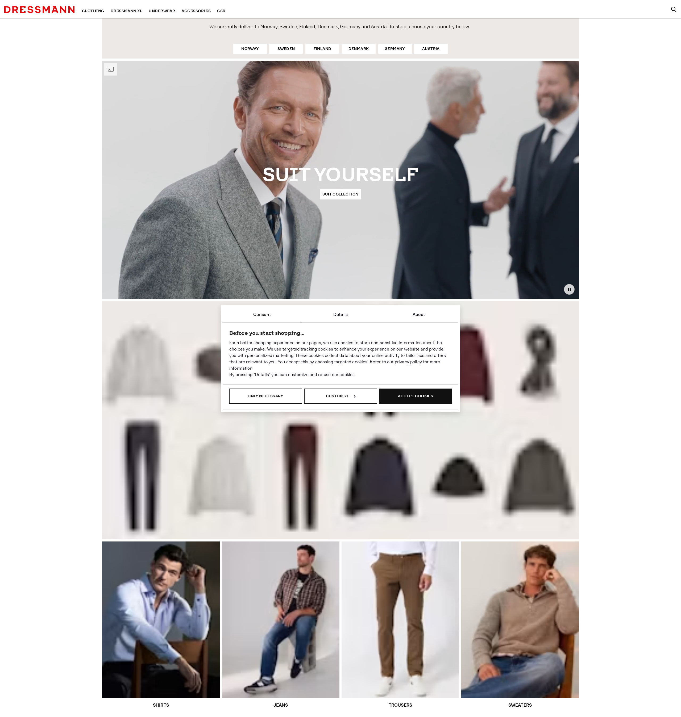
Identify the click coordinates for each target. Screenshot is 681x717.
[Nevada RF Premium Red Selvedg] (142, 476)
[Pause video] (569, 289)
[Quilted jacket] (381, 480)
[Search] (673, 9)
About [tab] (419, 314)
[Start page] (39, 9)
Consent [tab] (262, 314)
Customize (338, 396)
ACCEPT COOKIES (415, 396)
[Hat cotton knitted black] (460, 486)
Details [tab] (340, 314)
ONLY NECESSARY (265, 396)
